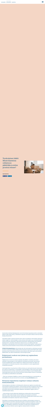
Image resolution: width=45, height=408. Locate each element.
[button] (42, 2)
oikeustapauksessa (10, 348)
